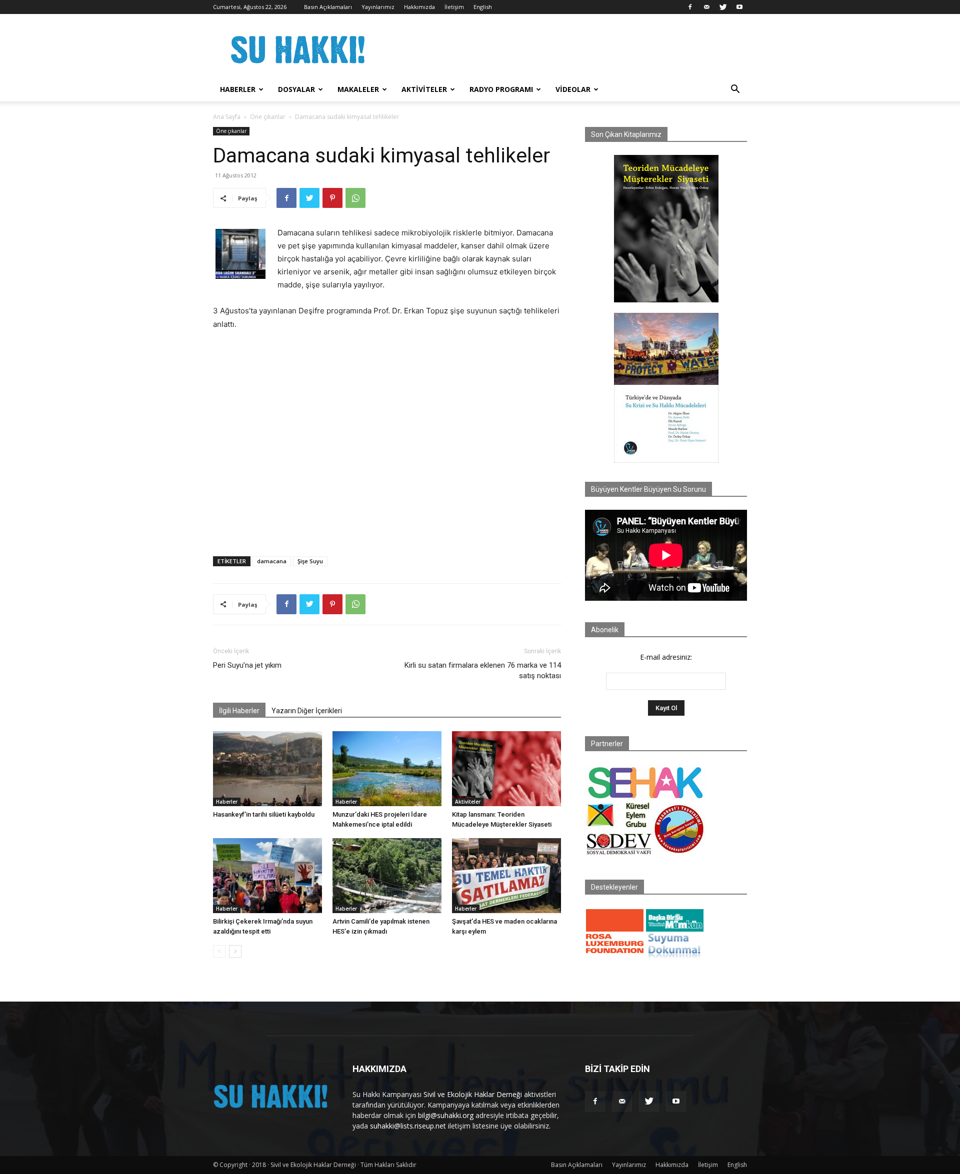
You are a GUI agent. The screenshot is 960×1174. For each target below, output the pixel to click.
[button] (735, 90)
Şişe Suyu (310, 561)
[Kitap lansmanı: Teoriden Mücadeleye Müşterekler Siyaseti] (506, 768)
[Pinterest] (332, 198)
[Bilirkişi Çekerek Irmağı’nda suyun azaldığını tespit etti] (267, 875)
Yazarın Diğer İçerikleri (307, 711)
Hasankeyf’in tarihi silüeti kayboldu (263, 814)
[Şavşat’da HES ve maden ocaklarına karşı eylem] (506, 875)
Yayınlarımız (378, 6)
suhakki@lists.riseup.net (408, 1126)
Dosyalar (296, 89)
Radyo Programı (501, 89)
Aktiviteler (424, 89)
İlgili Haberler (239, 711)
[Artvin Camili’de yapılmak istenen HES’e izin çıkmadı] (387, 875)
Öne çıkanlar (268, 116)
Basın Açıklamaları (328, 6)
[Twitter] (723, 7)
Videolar (573, 89)
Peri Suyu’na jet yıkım (247, 665)
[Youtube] (739, 7)
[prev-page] (219, 951)
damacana (271, 561)
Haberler (238, 89)
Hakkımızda (419, 6)
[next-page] (235, 951)
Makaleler (358, 89)
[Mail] (706, 7)
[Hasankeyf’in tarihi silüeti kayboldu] (267, 768)
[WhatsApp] (356, 198)
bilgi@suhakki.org (446, 1115)
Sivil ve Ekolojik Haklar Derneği (473, 1094)
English (483, 6)
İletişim (454, 6)
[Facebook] (690, 7)
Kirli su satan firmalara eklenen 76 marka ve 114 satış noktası (482, 670)
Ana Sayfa (226, 116)
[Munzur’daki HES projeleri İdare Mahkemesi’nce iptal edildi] (387, 768)
